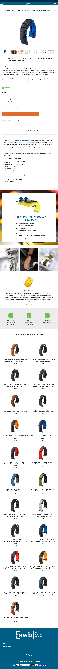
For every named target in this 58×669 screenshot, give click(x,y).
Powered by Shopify (35, 661)
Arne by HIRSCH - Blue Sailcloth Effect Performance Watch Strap (15, 490)
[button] (26, 304)
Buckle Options (5, 99)
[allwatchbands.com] (29, 3)
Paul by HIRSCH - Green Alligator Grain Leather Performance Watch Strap (43, 410)
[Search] (50, 3)
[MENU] (0, 3)
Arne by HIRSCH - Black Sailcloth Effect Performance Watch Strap (15, 515)
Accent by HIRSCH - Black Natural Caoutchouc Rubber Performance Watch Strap (15, 541)
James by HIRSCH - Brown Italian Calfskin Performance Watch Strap (43, 360)
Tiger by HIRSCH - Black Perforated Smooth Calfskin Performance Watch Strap (15, 593)
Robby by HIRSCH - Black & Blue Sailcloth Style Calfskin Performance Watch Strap (43, 540)
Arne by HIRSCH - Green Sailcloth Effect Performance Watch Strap (42, 490)
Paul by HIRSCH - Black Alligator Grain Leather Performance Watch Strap (43, 385)
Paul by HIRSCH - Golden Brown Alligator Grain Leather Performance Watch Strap (15, 410)
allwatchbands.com (26, 661)
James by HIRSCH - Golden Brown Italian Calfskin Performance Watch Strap (15, 360)
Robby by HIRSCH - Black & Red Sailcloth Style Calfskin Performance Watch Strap (15, 567)
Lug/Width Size (5, 92)
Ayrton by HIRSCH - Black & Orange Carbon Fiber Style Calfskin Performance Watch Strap (15, 437)
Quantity (4, 108)
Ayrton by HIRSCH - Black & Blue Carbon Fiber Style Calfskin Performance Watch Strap (27, 59)
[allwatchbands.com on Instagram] (29, 655)
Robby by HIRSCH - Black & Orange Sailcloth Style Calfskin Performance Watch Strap (43, 567)
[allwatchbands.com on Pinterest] (31, 655)
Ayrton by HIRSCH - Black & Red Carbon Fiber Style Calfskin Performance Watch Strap (15, 463)
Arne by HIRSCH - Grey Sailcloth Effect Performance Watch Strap (43, 515)
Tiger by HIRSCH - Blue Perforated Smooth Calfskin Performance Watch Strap (42, 593)
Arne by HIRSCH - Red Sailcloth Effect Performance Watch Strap (43, 463)
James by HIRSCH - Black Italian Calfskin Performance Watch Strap (15, 385)
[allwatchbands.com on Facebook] (26, 655)
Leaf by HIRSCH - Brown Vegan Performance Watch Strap (15, 618)
